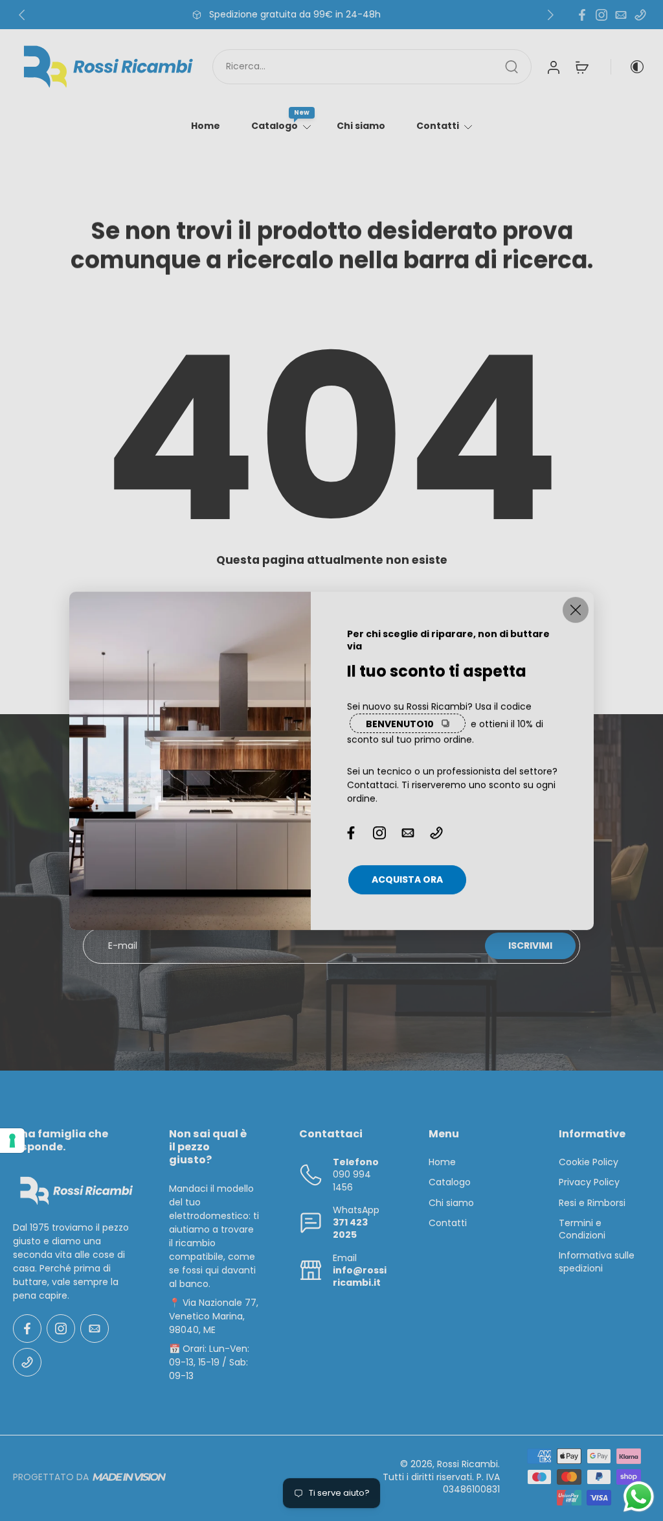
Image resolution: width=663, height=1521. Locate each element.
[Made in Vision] (129, 1477)
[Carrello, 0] (582, 66)
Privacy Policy (589, 1182)
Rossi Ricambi (467, 1464)
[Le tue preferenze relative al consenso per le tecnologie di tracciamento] (12, 1140)
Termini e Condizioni (582, 1229)
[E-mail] (621, 15)
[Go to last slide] (22, 15)
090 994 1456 (352, 1180)
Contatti (437, 125)
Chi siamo (361, 125)
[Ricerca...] (511, 67)
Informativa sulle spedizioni (597, 1261)
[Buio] (628, 67)
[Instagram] (601, 15)
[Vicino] (576, 610)
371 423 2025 (350, 1228)
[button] (71, 1141)
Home (205, 125)
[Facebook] (582, 15)
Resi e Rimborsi (592, 1203)
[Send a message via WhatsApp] (639, 1497)
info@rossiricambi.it (360, 1276)
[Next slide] (550, 15)
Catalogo (274, 125)
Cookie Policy (588, 1162)
